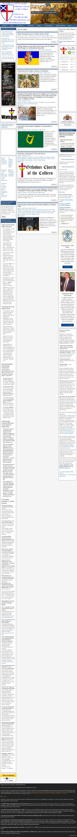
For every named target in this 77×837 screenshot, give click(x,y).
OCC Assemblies (48, 25)
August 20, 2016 (27, 129)
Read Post (54, 41)
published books (64, 348)
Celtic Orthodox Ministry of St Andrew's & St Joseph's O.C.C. (18, 1)
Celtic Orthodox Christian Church (67, 353)
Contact (69, 25)
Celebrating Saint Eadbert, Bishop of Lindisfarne (33, 71)
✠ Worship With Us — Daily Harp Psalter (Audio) (44, 12)
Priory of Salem (47, 158)
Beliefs (20, 209)
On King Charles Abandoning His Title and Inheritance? (4, 160)
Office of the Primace (23, 35)
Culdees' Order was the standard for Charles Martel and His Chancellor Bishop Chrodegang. (67, 432)
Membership (30, 25)
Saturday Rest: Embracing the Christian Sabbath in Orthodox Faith (37, 205)
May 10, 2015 (33, 208)
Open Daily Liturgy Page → (67, 150)
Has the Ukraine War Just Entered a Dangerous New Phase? (11, 173)
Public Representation (32, 103)
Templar (39, 25)
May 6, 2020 (32, 72)
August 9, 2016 (27, 155)
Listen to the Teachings (67, 325)
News (11, 25)
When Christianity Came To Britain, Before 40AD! (33, 34)
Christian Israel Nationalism (38, 209)
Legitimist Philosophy (26, 212)
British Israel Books (60, 25)
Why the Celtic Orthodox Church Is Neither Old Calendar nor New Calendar (8, 53)
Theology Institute (41, 160)
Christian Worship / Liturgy (29, 211)
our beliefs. (5, 796)
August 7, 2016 (27, 192)
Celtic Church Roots (23, 102)
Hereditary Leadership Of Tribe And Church (31, 154)
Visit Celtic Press (67, 267)
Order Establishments (22, 158)
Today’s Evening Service (67, 166)
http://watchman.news (67, 463)
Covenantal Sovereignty (40, 211)
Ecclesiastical (48, 102)
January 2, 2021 (33, 49)
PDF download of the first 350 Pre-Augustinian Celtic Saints (8, 102)
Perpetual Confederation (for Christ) (35, 158)
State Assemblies (29, 160)
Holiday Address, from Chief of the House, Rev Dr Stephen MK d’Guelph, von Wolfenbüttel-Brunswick (36, 47)
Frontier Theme (73, 835)
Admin (20, 100)
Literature (4, 25)
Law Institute (47, 157)
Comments (50, 35)
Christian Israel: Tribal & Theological (36, 102)
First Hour (72, 162)
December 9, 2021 (34, 35)
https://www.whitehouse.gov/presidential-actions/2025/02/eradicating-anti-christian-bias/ (49, 793)
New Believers (20, 25)
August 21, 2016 (27, 100)
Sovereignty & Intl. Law (26, 214)
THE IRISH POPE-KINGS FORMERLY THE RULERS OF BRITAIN (35, 127)
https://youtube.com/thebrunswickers (67, 415)
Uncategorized (43, 35)
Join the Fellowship (67, 125)
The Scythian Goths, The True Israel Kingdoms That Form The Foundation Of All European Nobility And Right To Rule (37, 190)
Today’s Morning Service (67, 159)
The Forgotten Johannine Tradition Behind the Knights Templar (10, 162)
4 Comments (21, 215)
